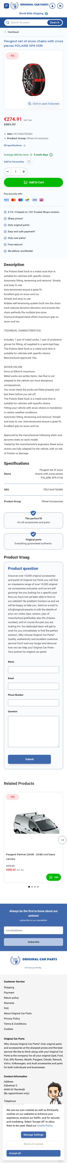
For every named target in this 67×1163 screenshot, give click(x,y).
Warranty (9, 1003)
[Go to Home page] (29, 5)
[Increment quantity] (23, 171)
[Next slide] (62, 840)
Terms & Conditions (15, 1023)
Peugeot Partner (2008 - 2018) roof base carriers (30, 856)
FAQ (6, 1008)
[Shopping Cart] (60, 6)
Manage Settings (33, 1134)
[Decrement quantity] (7, 171)
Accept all (15, 1153)
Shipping (9, 987)
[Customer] (52, 6)
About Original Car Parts (18, 1013)
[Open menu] (6, 5)
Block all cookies (33, 1143)
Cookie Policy (44, 1125)
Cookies (8, 1028)
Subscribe (33, 941)
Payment (9, 992)
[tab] (29, 887)
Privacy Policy (12, 1018)
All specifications (13, 145)
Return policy (11, 997)
